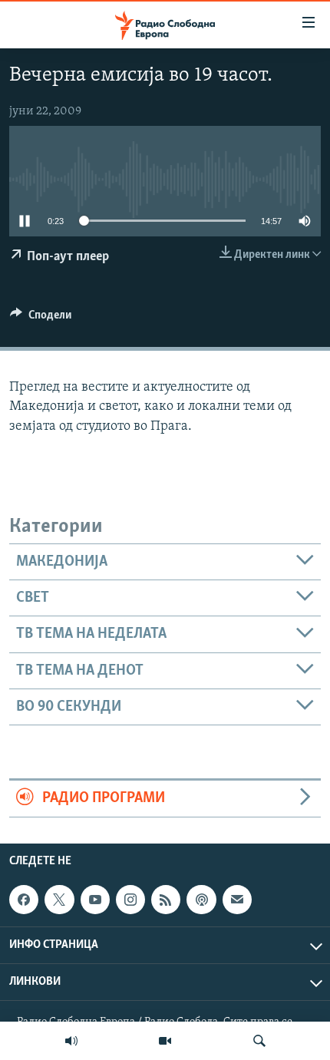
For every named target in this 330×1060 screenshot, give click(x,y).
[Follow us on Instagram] (130, 899)
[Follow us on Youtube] (95, 899)
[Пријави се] (237, 899)
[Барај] (259, 1041)
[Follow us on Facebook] (23, 899)
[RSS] (165, 899)
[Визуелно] (165, 1041)
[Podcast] (201, 899)
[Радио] (71, 1041)
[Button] (40, 318)
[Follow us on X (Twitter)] (59, 899)
